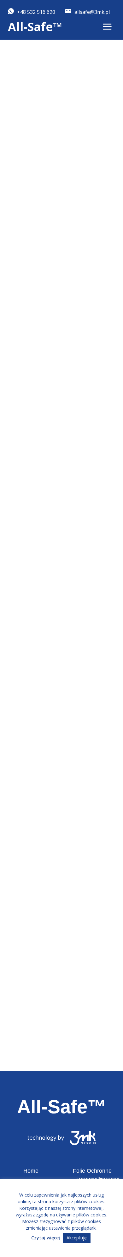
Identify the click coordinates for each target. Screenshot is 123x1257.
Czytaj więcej (45, 1238)
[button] (107, 27)
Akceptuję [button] (77, 1238)
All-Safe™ (35, 27)
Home (30, 1171)
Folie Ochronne (92, 1171)
